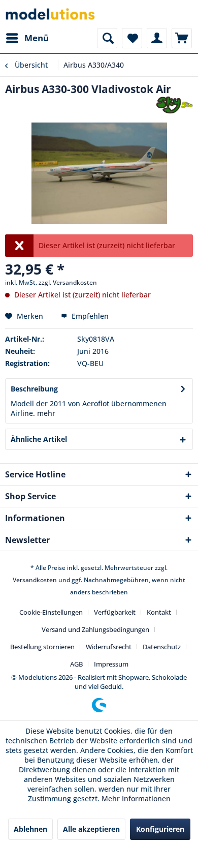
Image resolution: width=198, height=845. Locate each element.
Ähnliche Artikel (39, 439)
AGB (76, 664)
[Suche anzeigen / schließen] (107, 38)
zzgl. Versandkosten (68, 282)
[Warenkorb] (182, 38)
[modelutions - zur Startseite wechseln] (50, 14)
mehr (46, 413)
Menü (36, 38)
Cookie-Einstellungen (51, 612)
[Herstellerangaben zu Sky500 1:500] (174, 105)
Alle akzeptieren (91, 829)
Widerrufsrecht (108, 646)
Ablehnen (30, 829)
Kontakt (159, 612)
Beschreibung (34, 389)
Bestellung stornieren (42, 646)
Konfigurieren (160, 829)
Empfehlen (89, 316)
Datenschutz (162, 646)
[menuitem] (27, 38)
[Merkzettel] (132, 38)
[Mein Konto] (157, 38)
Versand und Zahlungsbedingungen (95, 629)
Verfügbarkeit (115, 612)
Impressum (111, 664)
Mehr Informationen (136, 798)
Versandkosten (35, 580)
